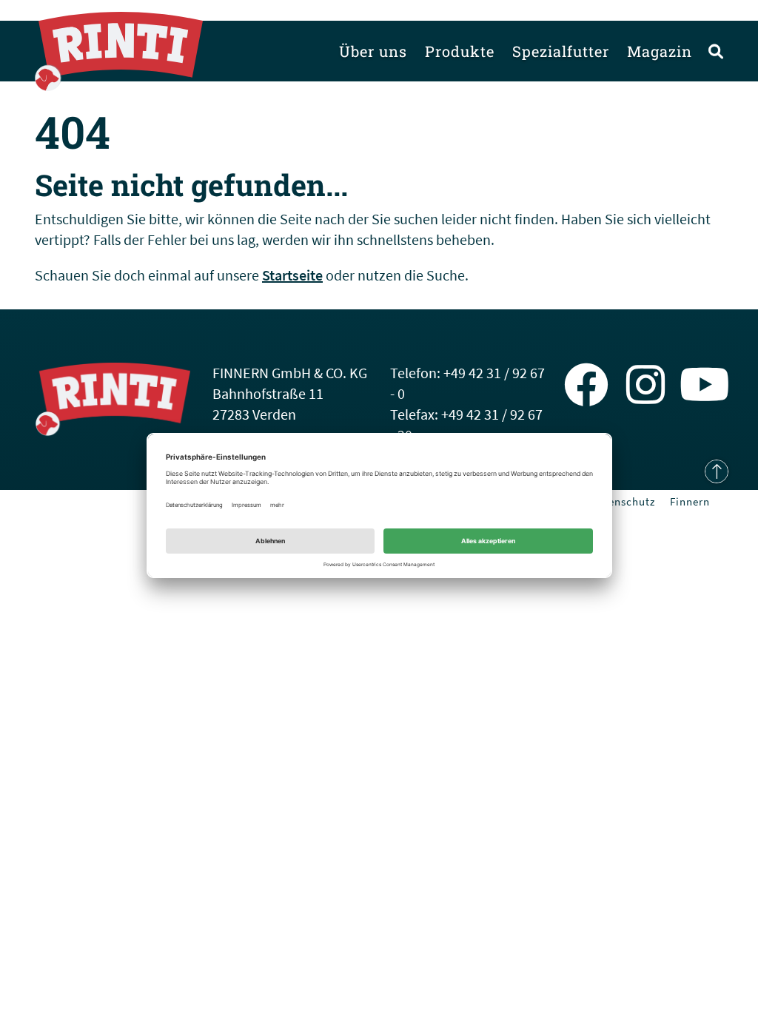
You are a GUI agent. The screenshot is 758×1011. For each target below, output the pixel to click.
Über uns (373, 51)
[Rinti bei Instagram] (645, 385)
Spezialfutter (560, 51)
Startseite (292, 275)
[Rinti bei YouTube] (705, 385)
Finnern (690, 501)
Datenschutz (622, 501)
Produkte (459, 51)
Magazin (659, 51)
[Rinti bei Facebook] (586, 385)
